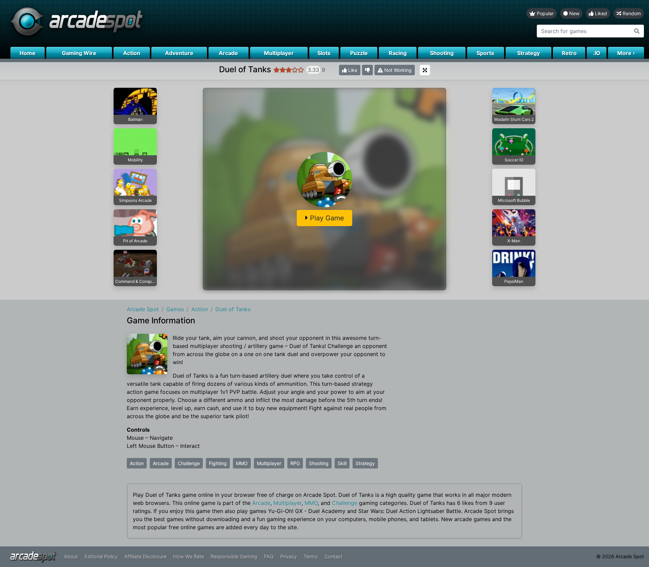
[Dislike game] (367, 70)
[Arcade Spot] (162, 23)
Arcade (161, 463)
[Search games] (637, 31)
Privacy (288, 556)
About (71, 556)
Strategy (365, 463)
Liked (600, 13)
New (573, 13)
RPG (295, 463)
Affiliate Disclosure (145, 556)
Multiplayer (269, 463)
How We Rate (188, 556)
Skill (342, 463)
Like (352, 70)
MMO (242, 463)
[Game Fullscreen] (425, 70)
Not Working (397, 70)
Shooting (319, 463)
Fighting (218, 463)
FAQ (268, 556)
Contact (333, 556)
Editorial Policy (101, 556)
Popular (544, 13)
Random (631, 13)
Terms (311, 556)
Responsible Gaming (234, 556)
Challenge (189, 463)
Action (137, 463)
